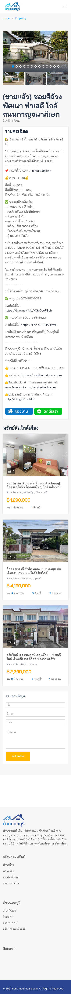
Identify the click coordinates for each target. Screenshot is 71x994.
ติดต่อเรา (8, 916)
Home (6, 18)
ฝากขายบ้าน (10, 923)
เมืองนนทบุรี (42, 492)
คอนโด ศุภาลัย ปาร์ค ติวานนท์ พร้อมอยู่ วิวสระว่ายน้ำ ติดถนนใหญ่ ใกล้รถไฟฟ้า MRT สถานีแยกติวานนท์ (33, 485)
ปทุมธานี (37, 578)
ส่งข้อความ (18, 756)
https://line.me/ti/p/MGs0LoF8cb (28, 310)
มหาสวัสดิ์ (13, 664)
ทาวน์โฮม (8, 871)
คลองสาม (26, 578)
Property (20, 18)
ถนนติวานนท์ (15, 492)
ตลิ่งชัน (16, 121)
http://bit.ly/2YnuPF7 (20, 399)
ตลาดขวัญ (29, 492)
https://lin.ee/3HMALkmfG (39, 325)
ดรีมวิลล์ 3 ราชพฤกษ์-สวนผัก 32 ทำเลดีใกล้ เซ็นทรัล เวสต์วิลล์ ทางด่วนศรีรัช (34, 657)
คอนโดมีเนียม (11, 877)
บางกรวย (33, 664)
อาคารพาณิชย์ (11, 883)
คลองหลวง (14, 578)
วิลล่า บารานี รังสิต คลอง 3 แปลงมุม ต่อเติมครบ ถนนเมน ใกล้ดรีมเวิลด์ (34, 571)
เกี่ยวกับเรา (9, 910)
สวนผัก (23, 664)
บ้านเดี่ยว (8, 865)
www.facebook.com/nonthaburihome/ (30, 387)
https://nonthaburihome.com (42, 375)
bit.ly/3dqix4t (41, 171)
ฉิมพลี (6, 121)
